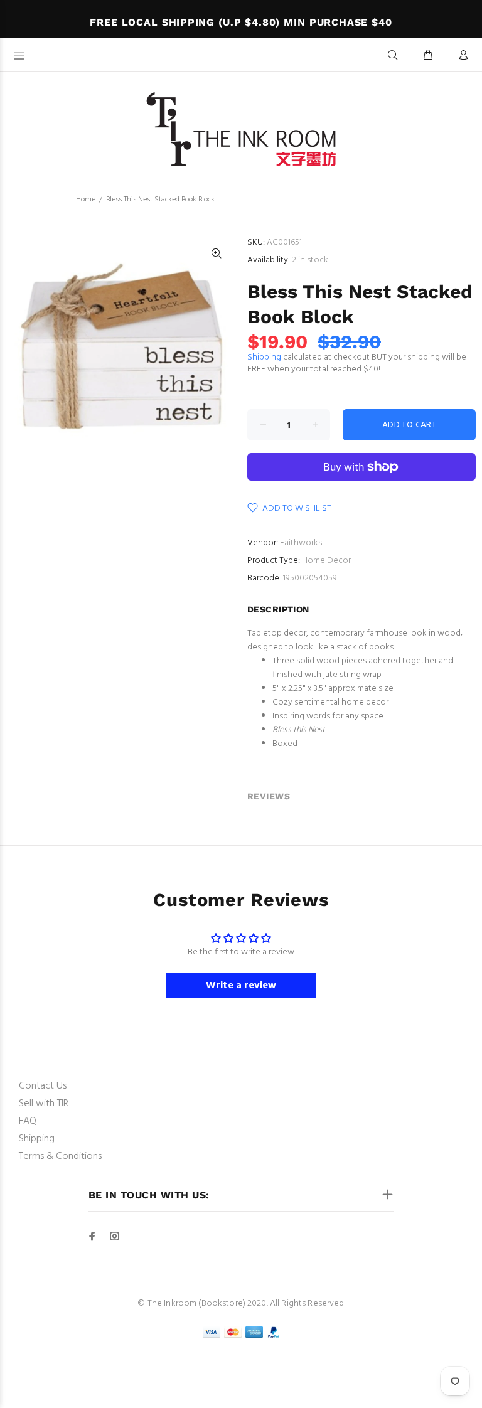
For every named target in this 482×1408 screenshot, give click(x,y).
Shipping (264, 357)
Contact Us (43, 1086)
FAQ (27, 1121)
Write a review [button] (241, 986)
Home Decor (326, 560)
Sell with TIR (43, 1104)
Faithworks (301, 543)
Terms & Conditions (60, 1156)
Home (85, 199)
